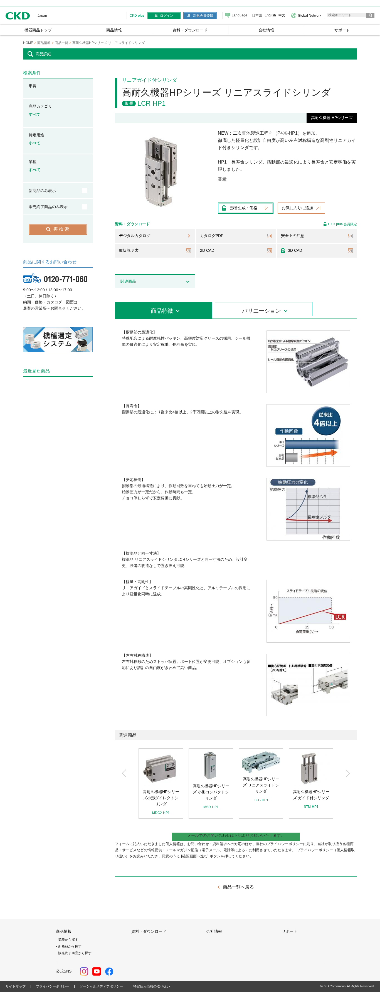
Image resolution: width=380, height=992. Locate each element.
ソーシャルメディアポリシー (101, 986)
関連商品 (128, 281)
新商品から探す (70, 946)
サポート (289, 931)
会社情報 (214, 931)
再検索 (61, 229)
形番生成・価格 (243, 208)
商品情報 (63, 931)
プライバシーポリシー (52, 986)
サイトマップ (16, 986)
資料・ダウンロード (148, 931)
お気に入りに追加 (297, 208)
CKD (18, 15)
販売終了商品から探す (75, 953)
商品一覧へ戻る (238, 887)
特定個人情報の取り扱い (151, 986)
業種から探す (68, 940)
